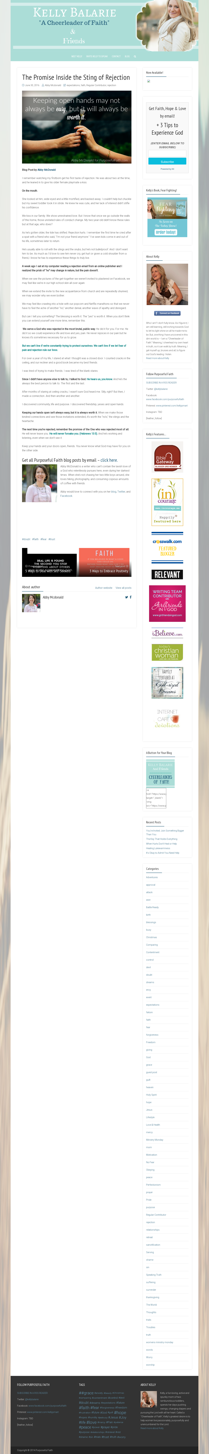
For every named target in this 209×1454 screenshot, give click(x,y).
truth (148, 1335)
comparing (85, 1398)
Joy (123, 1417)
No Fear (150, 1162)
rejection (111, 85)
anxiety (99, 1393)
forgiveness (152, 1035)
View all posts (123, 587)
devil (148, 967)
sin (147, 1267)
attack (149, 892)
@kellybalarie (161, 389)
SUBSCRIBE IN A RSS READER (161, 382)
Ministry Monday (154, 1140)
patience (119, 1422)
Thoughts (151, 1312)
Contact (116, 56)
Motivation (151, 1155)
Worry (149, 1357)
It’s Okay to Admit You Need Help (162, 853)
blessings (151, 922)
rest (119, 1432)
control (150, 960)
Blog (127, 56)
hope (148, 1102)
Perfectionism (153, 1185)
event (149, 997)
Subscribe (167, 161)
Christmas (151, 937)
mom (149, 1147)
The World (151, 1305)
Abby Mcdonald (53, 85)
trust (52, 539)
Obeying (150, 1170)
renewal (111, 1432)
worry (122, 1437)
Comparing (152, 945)
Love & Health (153, 1125)
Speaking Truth (153, 1275)
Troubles (150, 1327)
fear (44, 539)
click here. (109, 460)
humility (93, 1417)
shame (149, 1260)
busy (148, 930)
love (93, 1422)
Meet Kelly (77, 56)
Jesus (149, 1110)
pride (115, 1427)
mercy (149, 1132)
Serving (150, 1252)
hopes (83, 1417)
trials (148, 1320)
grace (149, 1065)
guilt (148, 1080)
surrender (151, 1290)
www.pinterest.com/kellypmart (172, 405)
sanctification (153, 1245)
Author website (103, 587)
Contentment (152, 952)
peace (149, 1177)
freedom (122, 1407)
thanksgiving (152, 1297)
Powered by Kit (167, 168)
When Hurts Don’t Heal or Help (161, 843)
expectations (73, 85)
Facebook (66, 495)
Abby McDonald (47, 169)
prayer (149, 1192)
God (148, 1057)
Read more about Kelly (157, 358)
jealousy (103, 1417)
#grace (87, 1393)
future (96, 1412)
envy (148, 990)
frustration (85, 1412)
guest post (151, 1072)
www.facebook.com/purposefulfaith (165, 399)
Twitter (121, 491)
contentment (100, 1397)
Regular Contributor (96, 85)
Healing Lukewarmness (158, 848)
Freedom (150, 1042)
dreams (150, 982)
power (96, 1427)
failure (149, 1012)
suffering (150, 1282)
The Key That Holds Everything (161, 839)
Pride (148, 1200)
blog (113, 491)
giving (149, 1050)
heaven (149, 1087)
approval (150, 885)
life (83, 1422)
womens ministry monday (159, 1342)
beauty (108, 1393)
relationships (153, 1230)
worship (150, 1365)
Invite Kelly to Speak (97, 56)
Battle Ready (152, 907)
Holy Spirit (151, 1095)
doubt (27, 539)
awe (148, 900)
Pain (110, 1422)
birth (148, 915)
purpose (150, 1207)
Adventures (152, 877)
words (149, 1350)
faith (83, 85)
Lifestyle (150, 1117)
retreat (149, 1237)
